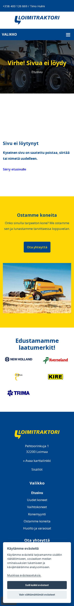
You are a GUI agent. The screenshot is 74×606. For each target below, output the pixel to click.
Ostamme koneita (37, 521)
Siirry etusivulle (14, 169)
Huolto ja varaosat (37, 528)
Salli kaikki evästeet (37, 585)
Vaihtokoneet (37, 507)
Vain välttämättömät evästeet (37, 594)
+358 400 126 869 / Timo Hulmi (24, 6)
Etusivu (37, 72)
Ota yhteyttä (37, 247)
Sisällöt (37, 469)
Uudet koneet (37, 500)
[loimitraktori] (37, 20)
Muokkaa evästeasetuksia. (24, 575)
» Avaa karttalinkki (37, 460)
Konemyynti (37, 514)
